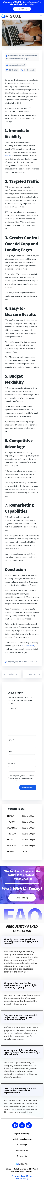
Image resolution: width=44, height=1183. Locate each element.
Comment (12, 708)
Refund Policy (22, 1178)
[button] (40, 16)
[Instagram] (22, 1125)
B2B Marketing (22, 1150)
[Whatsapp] (29, 1125)
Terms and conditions (22, 1176)
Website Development (22, 1139)
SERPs (8, 155)
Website (11, 763)
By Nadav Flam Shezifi (17, 65)
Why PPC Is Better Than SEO (26, 662)
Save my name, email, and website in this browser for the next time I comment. (22, 778)
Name (11, 740)
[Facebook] (15, 1125)
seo (12, 662)
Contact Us (22, 1156)
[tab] (22, 941)
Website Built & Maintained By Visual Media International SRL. (22, 1170)
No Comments (29, 70)
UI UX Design (22, 1144)
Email (10, 751)
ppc (9, 662)
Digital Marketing (21, 1133)
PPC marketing (28, 645)
